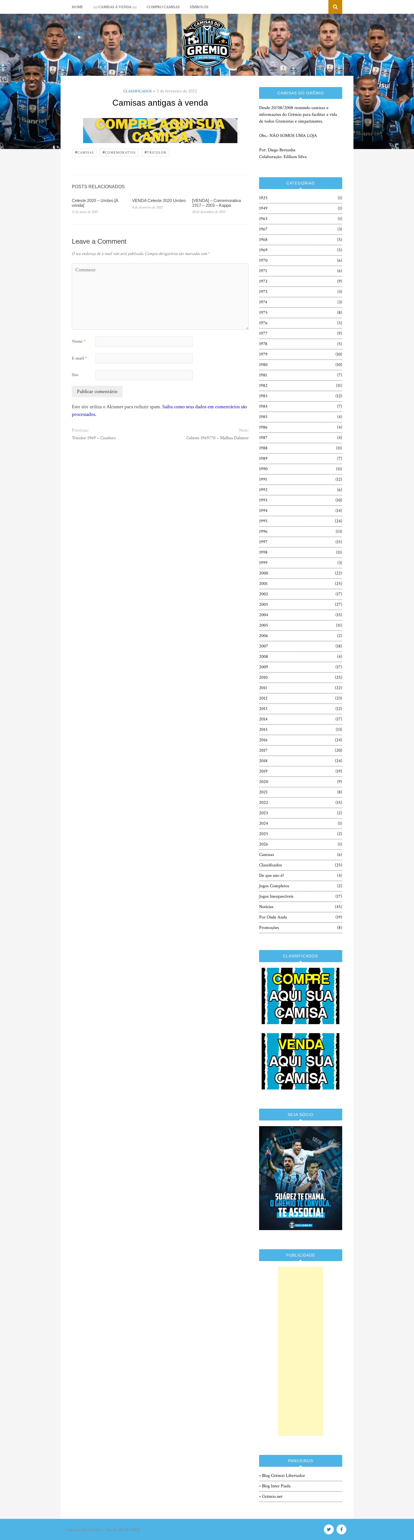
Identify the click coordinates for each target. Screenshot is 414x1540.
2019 (263, 771)
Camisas (84, 152)
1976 (263, 323)
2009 (263, 667)
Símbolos (199, 7)
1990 (263, 469)
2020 (263, 782)
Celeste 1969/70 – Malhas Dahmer (217, 438)
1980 (263, 365)
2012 (263, 698)
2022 (263, 802)
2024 (263, 823)
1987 (263, 438)
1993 (263, 500)
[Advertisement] (300, 1351)
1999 (263, 563)
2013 (263, 709)
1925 (263, 198)
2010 (263, 677)
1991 (263, 479)
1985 (263, 417)
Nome (78, 341)
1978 (263, 344)
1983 (263, 396)
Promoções (269, 928)
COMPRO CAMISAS (163, 7)
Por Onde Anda (273, 917)
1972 (263, 281)
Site (75, 375)
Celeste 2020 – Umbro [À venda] (95, 203)
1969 (263, 250)
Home (77, 7)
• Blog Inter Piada (275, 1486)
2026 (263, 844)
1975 (263, 313)
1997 (263, 542)
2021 (263, 792)
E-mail (79, 358)
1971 (263, 271)
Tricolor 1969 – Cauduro (94, 438)
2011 (263, 688)
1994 (263, 511)
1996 (263, 531)
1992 (263, 490)
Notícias (266, 907)
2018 (263, 761)
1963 (263, 219)
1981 (263, 375)
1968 (263, 240)
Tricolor (155, 152)
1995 (263, 521)
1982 (263, 386)
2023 (263, 813)
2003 (263, 604)
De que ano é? (271, 875)
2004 (263, 615)
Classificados (137, 91)
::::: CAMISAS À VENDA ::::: (115, 7)
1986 (263, 427)
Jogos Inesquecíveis (276, 896)
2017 (263, 750)
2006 (263, 636)
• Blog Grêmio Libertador (282, 1476)
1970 (263, 260)
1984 (263, 406)
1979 (263, 354)
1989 (263, 458)
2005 (263, 625)
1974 (263, 302)
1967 (263, 229)
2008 (263, 657)
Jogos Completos (274, 886)
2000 (263, 573)
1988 (263, 448)
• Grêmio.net (270, 1496)
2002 (263, 594)
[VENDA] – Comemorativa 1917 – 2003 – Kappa (216, 203)
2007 (263, 646)
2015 (263, 730)
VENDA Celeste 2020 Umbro (159, 200)
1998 (263, 552)
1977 (263, 333)
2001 (263, 584)
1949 (263, 208)
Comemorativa (119, 152)
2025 (263, 834)
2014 (263, 719)
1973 (263, 292)
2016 (263, 740)
